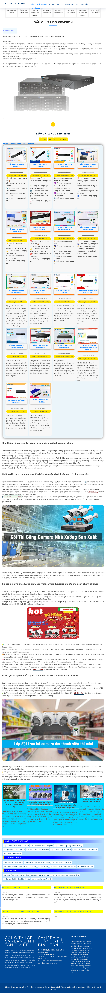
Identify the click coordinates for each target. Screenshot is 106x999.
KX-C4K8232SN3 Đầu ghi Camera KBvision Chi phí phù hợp (88, 347)
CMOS (44, 139)
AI (40, 139)
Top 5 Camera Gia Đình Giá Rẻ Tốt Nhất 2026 (72, 911)
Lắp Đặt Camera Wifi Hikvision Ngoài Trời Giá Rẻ (20, 866)
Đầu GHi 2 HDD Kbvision (53, 22)
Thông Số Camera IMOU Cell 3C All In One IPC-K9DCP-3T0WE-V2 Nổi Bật (14, 804)
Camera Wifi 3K (43, 866)
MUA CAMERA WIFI (72, 4)
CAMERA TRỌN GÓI (56, 4)
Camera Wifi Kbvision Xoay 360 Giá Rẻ (37, 862)
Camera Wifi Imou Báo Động (13, 862)
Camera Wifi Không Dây (85, 866)
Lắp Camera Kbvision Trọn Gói (42, 879)
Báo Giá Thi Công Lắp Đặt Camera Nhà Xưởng (21, 911)
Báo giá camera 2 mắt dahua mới (37, 849)
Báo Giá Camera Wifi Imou (13, 853)
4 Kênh (65, 139)
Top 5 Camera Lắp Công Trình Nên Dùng (68, 846)
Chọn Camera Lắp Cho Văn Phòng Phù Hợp (91, 801)
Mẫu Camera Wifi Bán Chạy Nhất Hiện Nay (65, 806)
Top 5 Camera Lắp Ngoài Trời (61, 849)
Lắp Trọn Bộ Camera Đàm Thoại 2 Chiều (65, 875)
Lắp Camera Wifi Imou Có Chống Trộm (63, 866)
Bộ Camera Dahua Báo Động (40, 875)
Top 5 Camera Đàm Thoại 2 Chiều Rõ (16, 846)
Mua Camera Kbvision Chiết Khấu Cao (18, 143)
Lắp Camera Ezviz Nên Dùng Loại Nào (69, 887)
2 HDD (50, 139)
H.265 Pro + (57, 139)
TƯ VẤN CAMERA (37, 8)
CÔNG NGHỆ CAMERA (39, 4)
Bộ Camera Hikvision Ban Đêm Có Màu (17, 879)
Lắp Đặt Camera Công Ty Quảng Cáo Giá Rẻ (40, 803)
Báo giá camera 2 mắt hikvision (14, 849)
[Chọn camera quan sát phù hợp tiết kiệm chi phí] (99, 11)
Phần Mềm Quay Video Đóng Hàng (16, 887)
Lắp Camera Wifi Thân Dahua (62, 862)
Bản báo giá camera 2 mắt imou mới (84, 849)
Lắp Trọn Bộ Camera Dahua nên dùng (16, 875)
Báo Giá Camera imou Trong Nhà (41, 846)
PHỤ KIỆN (84, 4)
